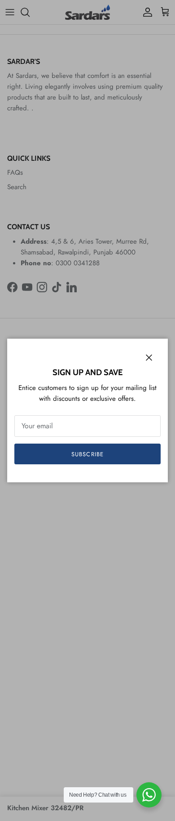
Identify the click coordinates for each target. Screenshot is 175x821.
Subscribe (87, 454)
